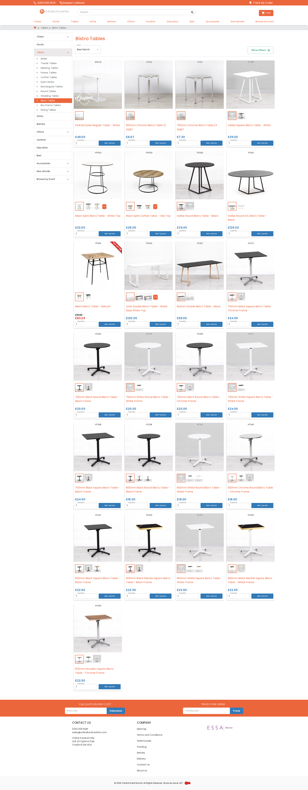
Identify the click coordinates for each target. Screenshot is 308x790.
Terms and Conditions (149, 735)
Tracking (141, 746)
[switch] (186, 783)
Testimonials (144, 740)
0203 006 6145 (80, 729)
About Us (142, 770)
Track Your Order (213, 704)
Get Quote (109, 143)
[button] (53, 58)
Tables (44, 27)
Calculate (116, 710)
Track (236, 710)
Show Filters (258, 50)
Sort (79, 45)
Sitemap (141, 729)
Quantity (81, 140)
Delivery (141, 758)
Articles (141, 752)
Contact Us (143, 764)
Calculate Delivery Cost (95, 704)
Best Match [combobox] (83, 49)
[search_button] (192, 13)
